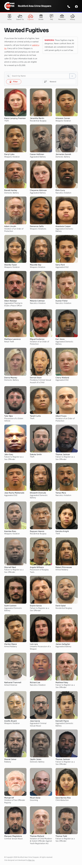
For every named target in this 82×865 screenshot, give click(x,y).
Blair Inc (31, 860)
